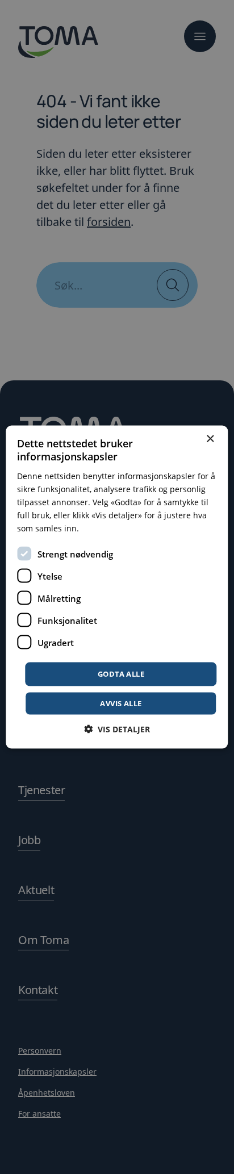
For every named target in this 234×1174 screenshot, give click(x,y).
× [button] (210, 439)
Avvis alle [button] (120, 703)
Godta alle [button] (121, 674)
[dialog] (117, 587)
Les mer (96, 528)
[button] (117, 728)
